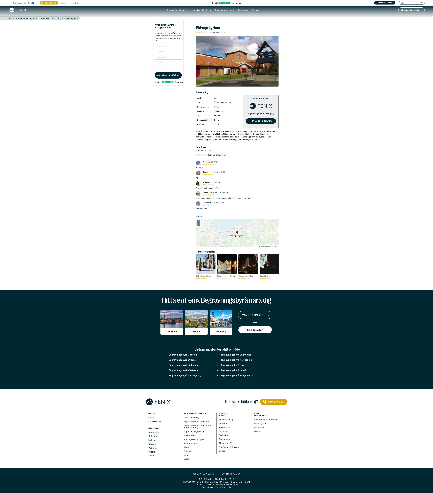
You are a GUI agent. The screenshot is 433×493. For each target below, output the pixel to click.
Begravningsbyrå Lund (232, 365)
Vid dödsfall (189, 435)
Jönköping (218, 111)
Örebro (151, 452)
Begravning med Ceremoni (196, 421)
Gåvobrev (223, 431)
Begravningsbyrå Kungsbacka (236, 375)
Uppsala (152, 444)
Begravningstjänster (195, 414)
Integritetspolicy (229, 474)
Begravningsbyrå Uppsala (183, 354)
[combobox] (411, 10)
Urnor (186, 455)
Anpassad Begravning (194, 431)
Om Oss (151, 414)
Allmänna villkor (204, 474)
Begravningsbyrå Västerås (183, 370)
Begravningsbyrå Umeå (233, 370)
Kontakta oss (154, 421)
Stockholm (153, 432)
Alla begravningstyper (194, 439)
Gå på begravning (260, 415)
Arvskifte (223, 423)
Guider (187, 459)
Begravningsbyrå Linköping (184, 365)
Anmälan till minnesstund (266, 419)
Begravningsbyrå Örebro (182, 360)
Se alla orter (255, 330)
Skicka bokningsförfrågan (168, 75)
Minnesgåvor (260, 423)
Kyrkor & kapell (191, 443)
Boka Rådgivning (264, 121)
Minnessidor (260, 427)
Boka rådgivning (385, 3)
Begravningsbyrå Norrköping (236, 360)
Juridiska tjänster (223, 415)
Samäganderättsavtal (229, 447)
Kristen (217, 115)
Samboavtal (224, 439)
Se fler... (152, 455)
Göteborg (153, 436)
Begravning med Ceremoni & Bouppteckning (197, 426)
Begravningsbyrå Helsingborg (185, 375)
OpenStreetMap (265, 246)
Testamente (224, 427)
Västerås (152, 448)
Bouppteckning (226, 419)
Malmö (151, 440)
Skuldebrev (224, 435)
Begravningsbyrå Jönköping (261, 113)
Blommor (188, 451)
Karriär (151, 417)
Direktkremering (191, 417)
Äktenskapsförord (227, 443)
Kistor (186, 447)
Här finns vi (154, 428)
